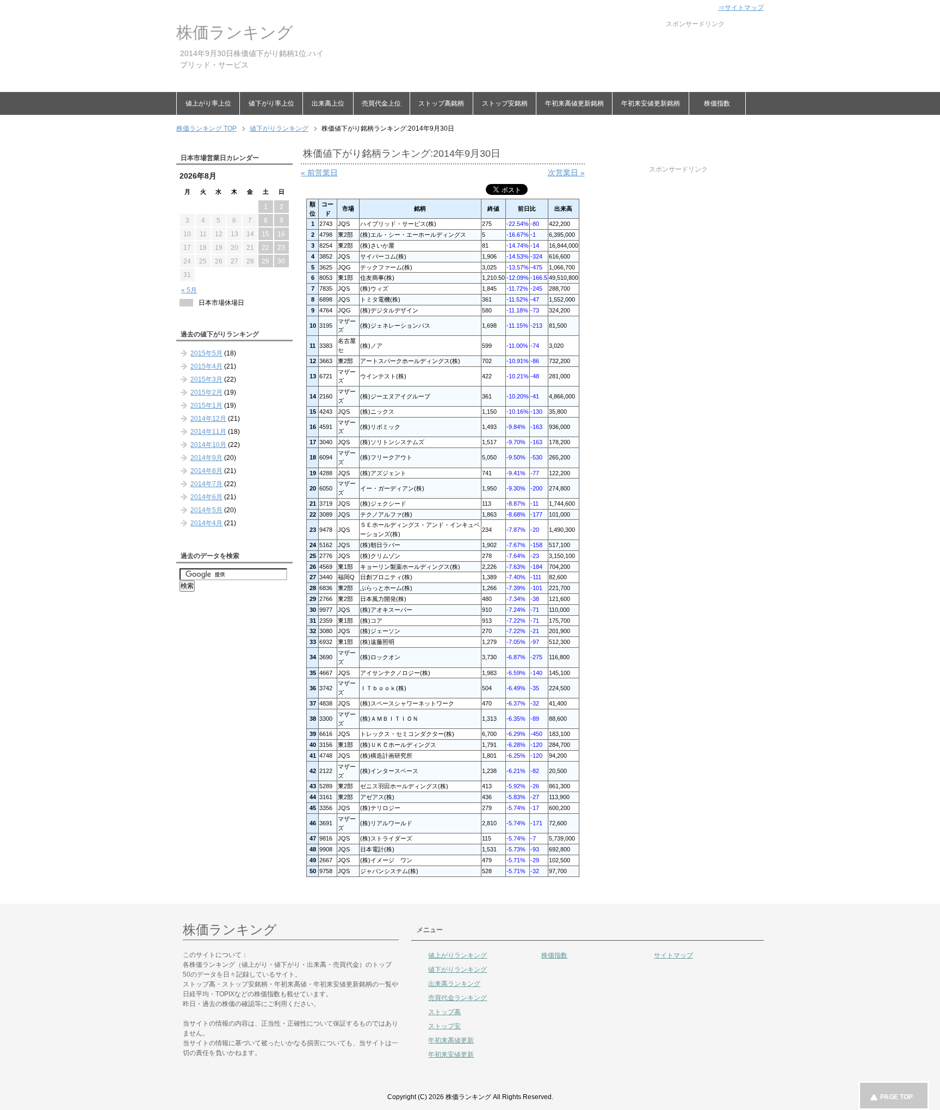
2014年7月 (206, 484)
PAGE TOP (896, 1097)
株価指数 (717, 103)
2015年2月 (206, 392)
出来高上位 (328, 103)
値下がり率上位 (271, 103)
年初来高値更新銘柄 (574, 103)
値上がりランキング (457, 955)
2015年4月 (206, 366)
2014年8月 (206, 471)
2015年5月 (206, 353)
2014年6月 (206, 497)
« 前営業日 (319, 172)
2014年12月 (208, 418)
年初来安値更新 (451, 1054)
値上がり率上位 (208, 103)
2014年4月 (206, 523)
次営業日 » (566, 172)
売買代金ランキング (457, 998)
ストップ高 (444, 1012)
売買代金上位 (381, 103)
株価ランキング (234, 32)
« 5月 (189, 290)
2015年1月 (206, 405)
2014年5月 (206, 510)
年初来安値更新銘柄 (650, 103)
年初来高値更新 (451, 1040)
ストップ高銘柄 (441, 103)
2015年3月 (206, 379)
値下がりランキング (457, 969)
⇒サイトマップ (741, 7)
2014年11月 (208, 432)
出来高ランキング (454, 984)
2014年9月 (206, 458)
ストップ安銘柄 (505, 103)
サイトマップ (673, 955)
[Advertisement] (527, 53)
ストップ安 (444, 1026)
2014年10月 (208, 445)
